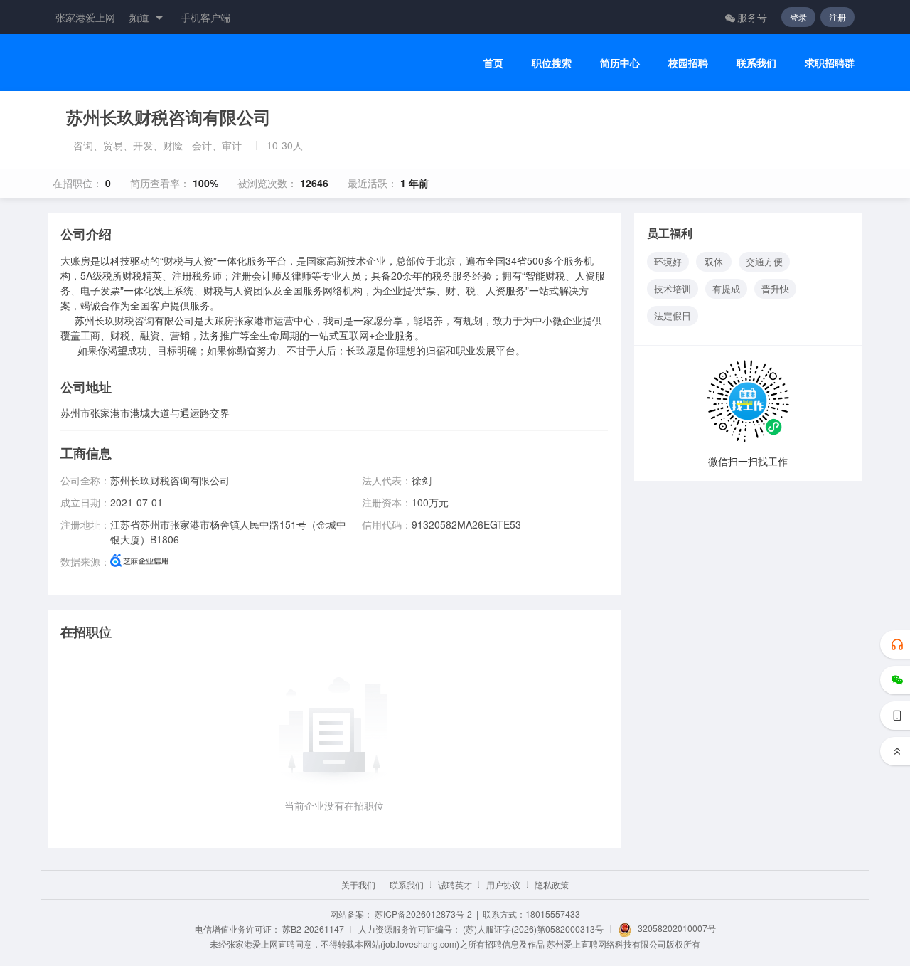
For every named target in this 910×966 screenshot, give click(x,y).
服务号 (752, 17)
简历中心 (620, 63)
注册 (837, 17)
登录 (798, 17)
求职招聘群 (830, 63)
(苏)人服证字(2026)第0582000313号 (533, 929)
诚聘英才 (455, 885)
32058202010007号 (677, 928)
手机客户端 (205, 17)
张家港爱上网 (85, 17)
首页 (493, 63)
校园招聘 (688, 63)
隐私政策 (552, 885)
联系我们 (756, 63)
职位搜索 (552, 63)
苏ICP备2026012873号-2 (423, 914)
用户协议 (503, 885)
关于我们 (358, 885)
